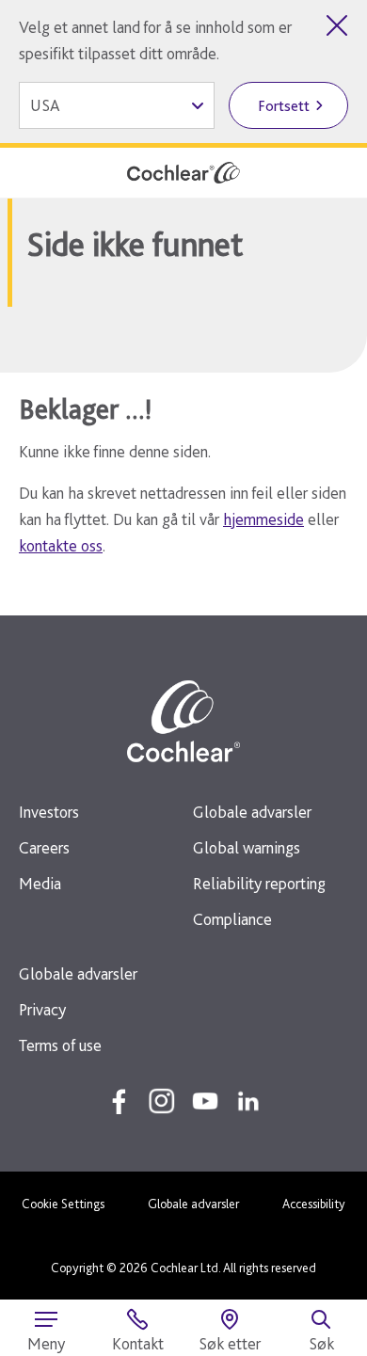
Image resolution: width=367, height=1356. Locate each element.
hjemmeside (263, 519)
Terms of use (60, 1045)
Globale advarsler (252, 812)
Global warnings (246, 847)
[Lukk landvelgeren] (337, 25)
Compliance (232, 919)
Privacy (42, 1009)
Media (40, 883)
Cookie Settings (63, 1203)
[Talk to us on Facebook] (118, 1101)
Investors (49, 812)
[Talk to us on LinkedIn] (248, 1101)
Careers (44, 847)
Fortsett (284, 106)
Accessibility (313, 1203)
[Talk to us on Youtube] (205, 1101)
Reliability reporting (259, 883)
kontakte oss (61, 545)
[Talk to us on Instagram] (162, 1101)
